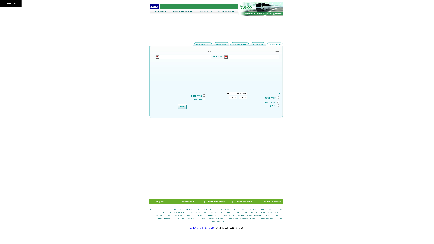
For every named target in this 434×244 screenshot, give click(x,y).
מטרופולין (252, 209)
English (154, 6)
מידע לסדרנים (188, 202)
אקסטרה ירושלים (228, 215)
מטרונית (237, 212)
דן (275, 209)
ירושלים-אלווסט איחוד (267, 218)
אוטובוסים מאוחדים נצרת (183, 209)
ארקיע (198, 212)
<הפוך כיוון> (217, 56)
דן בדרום (161, 209)
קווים (269, 209)
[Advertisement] (218, 67)
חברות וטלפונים (205, 12)
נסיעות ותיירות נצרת (203, 209)
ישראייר (190, 212)
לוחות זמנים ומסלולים (227, 12)
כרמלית (213, 212)
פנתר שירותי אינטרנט (202, 227)
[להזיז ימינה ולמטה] (4, 4)
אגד (281, 209)
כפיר (205, 212)
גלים (270, 212)
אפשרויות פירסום (216, 202)
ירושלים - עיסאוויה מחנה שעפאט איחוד (240, 218)
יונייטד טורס (199, 215)
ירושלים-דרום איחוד (216, 218)
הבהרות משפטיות (272, 202)
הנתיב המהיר (248, 212)
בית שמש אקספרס (254, 215)
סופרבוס (242, 209)
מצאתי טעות (160, 12)
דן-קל (221, 212)
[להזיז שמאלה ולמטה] (3, 4)
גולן (169, 209)
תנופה (266, 215)
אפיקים (261, 209)
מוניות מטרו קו (179, 218)
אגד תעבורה (260, 212)
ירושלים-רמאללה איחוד (183, 215)
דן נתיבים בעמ (213, 215)
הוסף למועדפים (244, 202)
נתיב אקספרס (230, 209)
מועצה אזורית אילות (177, 212)
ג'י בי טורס (218, 209)
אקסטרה (241, 215)
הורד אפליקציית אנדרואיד (182, 12)
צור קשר (160, 202)
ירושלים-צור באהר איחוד (196, 218)
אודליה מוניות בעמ (163, 218)
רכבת (228, 212)
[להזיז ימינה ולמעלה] (4, 3)
